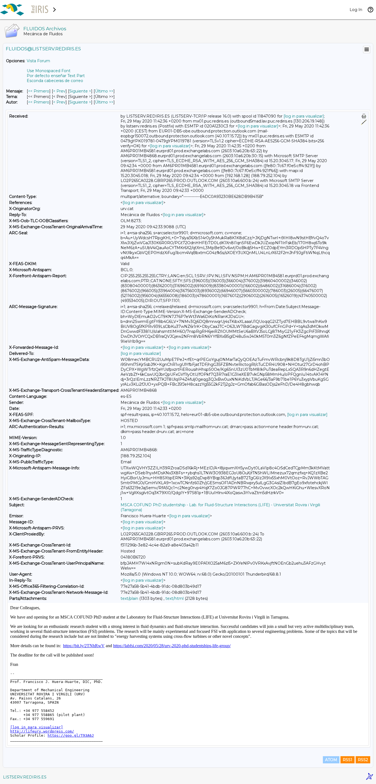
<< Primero (38, 91)
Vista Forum (38, 60)
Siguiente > (80, 91)
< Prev (59, 91)
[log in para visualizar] (304, 116)
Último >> (104, 91)
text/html (174, 598)
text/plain (129, 598)
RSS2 (363, 759)
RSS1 (347, 759)
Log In (356, 9)
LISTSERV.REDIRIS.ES (25, 777)
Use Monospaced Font (48, 70)
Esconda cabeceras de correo (55, 80)
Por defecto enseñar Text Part (56, 75)
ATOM (331, 759)
